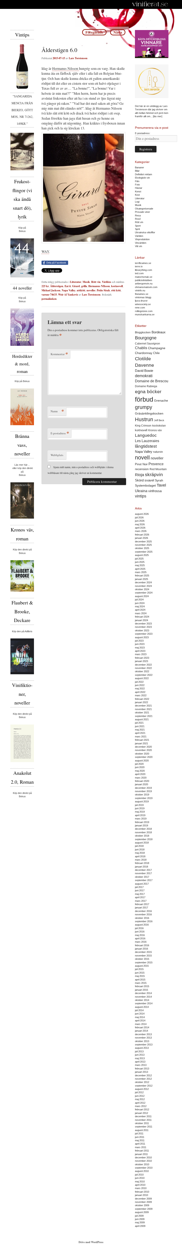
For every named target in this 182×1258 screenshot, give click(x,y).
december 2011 (143, 1116)
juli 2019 (139, 805)
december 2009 (143, 1198)
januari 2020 (141, 784)
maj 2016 (140, 935)
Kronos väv (155, 430)
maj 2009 (140, 1222)
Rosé (138, 218)
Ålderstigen (56, 286)
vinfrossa (155, 491)
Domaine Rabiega (146, 386)
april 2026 (140, 527)
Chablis (141, 348)
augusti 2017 (142, 883)
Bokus (22, 231)
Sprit (137, 229)
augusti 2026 (142, 514)
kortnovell (117, 286)
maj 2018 (140, 852)
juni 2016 (139, 931)
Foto (137, 184)
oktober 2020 (142, 753)
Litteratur (75, 282)
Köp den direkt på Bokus (22, 551)
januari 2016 (141, 948)
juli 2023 (139, 640)
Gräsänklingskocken (149, 413)
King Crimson (143, 425)
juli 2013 (139, 1051)
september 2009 (143, 1209)
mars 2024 (140, 613)
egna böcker (148, 391)
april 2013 (140, 1061)
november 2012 (143, 1078)
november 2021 (143, 709)
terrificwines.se (143, 263)
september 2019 (143, 798)
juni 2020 (139, 767)
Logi (137, 201)
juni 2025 (139, 562)
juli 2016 (139, 928)
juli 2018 (139, 846)
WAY (45, 251)
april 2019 (140, 815)
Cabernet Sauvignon (147, 343)
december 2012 (143, 1075)
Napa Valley (68, 290)
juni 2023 (139, 644)
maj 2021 (140, 729)
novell (142, 458)
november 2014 (143, 996)
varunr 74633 (49, 294)
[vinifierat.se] (150, 4)
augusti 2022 (142, 678)
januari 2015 (141, 989)
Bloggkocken (143, 332)
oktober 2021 (142, 712)
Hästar (138, 188)
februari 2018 (142, 863)
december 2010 (143, 1157)
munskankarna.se (144, 314)
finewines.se (141, 294)
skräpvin (154, 474)
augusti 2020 (142, 760)
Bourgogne (145, 337)
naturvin (158, 451)
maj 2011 (139, 1140)
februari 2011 (142, 1150)
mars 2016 (140, 941)
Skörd (139, 480)
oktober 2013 (142, 1041)
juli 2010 (139, 1174)
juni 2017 (139, 890)
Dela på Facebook (56, 262)
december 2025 (143, 541)
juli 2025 (139, 558)
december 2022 (143, 664)
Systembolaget (145, 485)
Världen (106, 282)
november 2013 (143, 1037)
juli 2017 (139, 887)
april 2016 (140, 938)
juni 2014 (139, 1013)
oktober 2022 (142, 671)
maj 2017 (140, 894)
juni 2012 (139, 1096)
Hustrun (144, 419)
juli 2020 (139, 764)
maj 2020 (140, 770)
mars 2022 (140, 695)
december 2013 (143, 1034)
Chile (156, 353)
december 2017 (143, 870)
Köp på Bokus (22, 381)
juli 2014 (139, 1010)
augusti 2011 (141, 1130)
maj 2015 (140, 976)
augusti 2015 (142, 965)
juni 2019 (139, 808)
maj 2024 (140, 606)
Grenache (161, 400)
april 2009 (140, 1226)
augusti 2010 (142, 1171)
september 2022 (143, 675)
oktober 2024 (142, 589)
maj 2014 (140, 1017)
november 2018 (143, 832)
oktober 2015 (142, 959)
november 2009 (143, 1202)
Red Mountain (158, 469)
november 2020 (143, 750)
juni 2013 (139, 1054)
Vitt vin (138, 246)
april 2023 (140, 651)
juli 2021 (139, 722)
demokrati (143, 376)
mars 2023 (140, 654)
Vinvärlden (140, 243)
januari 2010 (141, 1195)
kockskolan (159, 425)
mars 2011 (140, 1147)
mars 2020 (140, 777)
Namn (57, 411)
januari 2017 (141, 907)
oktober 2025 (142, 548)
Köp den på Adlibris (22, 631)
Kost (137, 194)
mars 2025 (140, 572)
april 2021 (140, 733)
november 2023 (143, 627)
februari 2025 (142, 575)
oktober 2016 (142, 918)
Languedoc (146, 435)
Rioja (139, 475)
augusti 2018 (142, 842)
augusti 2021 (142, 719)
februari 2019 (142, 822)
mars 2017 (140, 901)
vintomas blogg (143, 297)
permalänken (49, 299)
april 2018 (140, 856)
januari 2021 (141, 743)
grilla (84, 286)
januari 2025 (141, 579)
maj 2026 (140, 524)
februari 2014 (142, 1027)
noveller (91, 290)
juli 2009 (139, 1215)
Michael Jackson (51, 290)
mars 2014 (140, 1024)
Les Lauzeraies (147, 441)
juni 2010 (139, 1178)
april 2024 (140, 609)
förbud (144, 399)
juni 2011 (139, 1137)
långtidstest (146, 446)
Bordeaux (159, 332)
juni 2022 (139, 685)
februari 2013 (142, 1068)
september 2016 (143, 921)
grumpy (143, 407)
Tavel (161, 485)
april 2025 (140, 569)
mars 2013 (140, 1065)
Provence (156, 464)
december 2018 (143, 828)
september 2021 (143, 716)
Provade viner (142, 212)
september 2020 (143, 757)
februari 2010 (142, 1191)
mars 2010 (140, 1188)
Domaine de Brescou (151, 381)
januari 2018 (141, 866)
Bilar (137, 170)
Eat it (68, 286)
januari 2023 (141, 661)
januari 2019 (141, 825)
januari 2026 (141, 538)
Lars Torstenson (78, 58)
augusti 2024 (142, 596)
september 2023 (143, 633)
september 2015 (143, 962)
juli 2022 (139, 681)
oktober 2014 (142, 1000)
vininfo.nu (140, 290)
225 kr (45, 286)
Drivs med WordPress (91, 1242)
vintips (140, 496)
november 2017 (143, 873)
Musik (86, 282)
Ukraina (141, 491)
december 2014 (143, 993)
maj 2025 (140, 565)
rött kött (116, 290)
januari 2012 (141, 1113)
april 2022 (140, 692)
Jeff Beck (159, 420)
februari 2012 (142, 1109)
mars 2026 (140, 531)
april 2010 (140, 1185)
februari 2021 (142, 740)
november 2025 (143, 544)
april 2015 (140, 979)
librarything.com (143, 270)
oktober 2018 (142, 835)
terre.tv (139, 266)
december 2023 (143, 623)
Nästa (117, 32)
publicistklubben (143, 280)
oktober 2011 (142, 1123)
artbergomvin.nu (143, 283)
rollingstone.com (143, 311)
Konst (138, 191)
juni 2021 (139, 726)
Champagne (156, 348)
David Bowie (144, 370)
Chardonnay (143, 353)
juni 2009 (139, 1219)
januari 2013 (141, 1072)
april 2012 (140, 1102)
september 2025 (143, 551)
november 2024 (143, 586)
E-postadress (60, 433)
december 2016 (143, 911)
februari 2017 (142, 904)
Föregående (94, 32)
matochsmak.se (143, 277)
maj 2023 (140, 647)
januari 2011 (141, 1154)
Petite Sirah (103, 290)
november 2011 (143, 1120)
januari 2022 (141, 702)
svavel (149, 480)
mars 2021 (140, 736)
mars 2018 (140, 859)
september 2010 (143, 1167)
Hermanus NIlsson (99, 286)
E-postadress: (142, 133)
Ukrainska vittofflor (145, 232)
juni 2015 (139, 972)
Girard (76, 286)
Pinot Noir (141, 464)
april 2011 (140, 1143)
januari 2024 (141, 620)
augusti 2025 (142, 555)
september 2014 (143, 1003)
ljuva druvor (141, 300)
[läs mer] (157, 116)
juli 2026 (139, 517)
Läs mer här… (22, 464)
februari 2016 (142, 945)
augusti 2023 (142, 637)
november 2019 (143, 791)
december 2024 (143, 582)
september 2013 (143, 1044)
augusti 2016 (142, 924)
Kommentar (59, 354)
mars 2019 (140, 818)
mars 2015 (140, 983)
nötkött (81, 290)
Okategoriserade (144, 208)
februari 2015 (142, 986)
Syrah (159, 480)
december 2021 (143, 705)
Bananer (139, 167)
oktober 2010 (142, 1164)
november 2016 (143, 914)
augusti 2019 (142, 801)
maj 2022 (140, 688)
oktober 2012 (142, 1082)
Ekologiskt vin (142, 177)
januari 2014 (141, 1030)
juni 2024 (139, 603)
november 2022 (143, 668)
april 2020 (140, 774)
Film (137, 181)
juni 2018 (139, 849)
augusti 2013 (142, 1048)
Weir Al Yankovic (68, 294)
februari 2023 (142, 657)
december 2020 (143, 746)
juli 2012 (139, 1092)
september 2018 (143, 839)
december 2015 (143, 952)
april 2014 (140, 1020)
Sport (138, 225)
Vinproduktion (142, 239)
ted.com (139, 273)
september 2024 (143, 592)
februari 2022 (142, 699)
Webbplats (57, 455)
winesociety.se (143, 304)
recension (142, 469)
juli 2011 (139, 1133)
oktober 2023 (142, 630)
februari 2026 (142, 534)
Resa (138, 215)
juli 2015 (139, 969)
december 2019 (143, 788)
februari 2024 (142, 616)
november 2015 (143, 955)
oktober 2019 (142, 794)
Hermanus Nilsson (65, 68)
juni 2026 (139, 520)
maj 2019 (140, 811)
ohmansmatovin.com (146, 287)
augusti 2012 (142, 1089)
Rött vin (96, 282)
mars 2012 (140, 1106)
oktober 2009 (142, 1205)
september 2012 (143, 1085)
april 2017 (140, 897)
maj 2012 (140, 1099)
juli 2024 (139, 599)
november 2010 (143, 1160)
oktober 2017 (142, 877)
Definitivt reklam (143, 174)
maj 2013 (140, 1058)
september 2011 (143, 1126)
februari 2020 (142, 781)
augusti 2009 (142, 1212)
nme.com (140, 307)
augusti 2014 (142, 1007)
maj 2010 (140, 1181)
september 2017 (143, 880)
